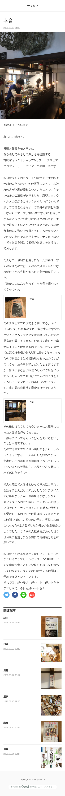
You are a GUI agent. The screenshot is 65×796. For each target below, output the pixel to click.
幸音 (8, 20)
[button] (6, 595)
